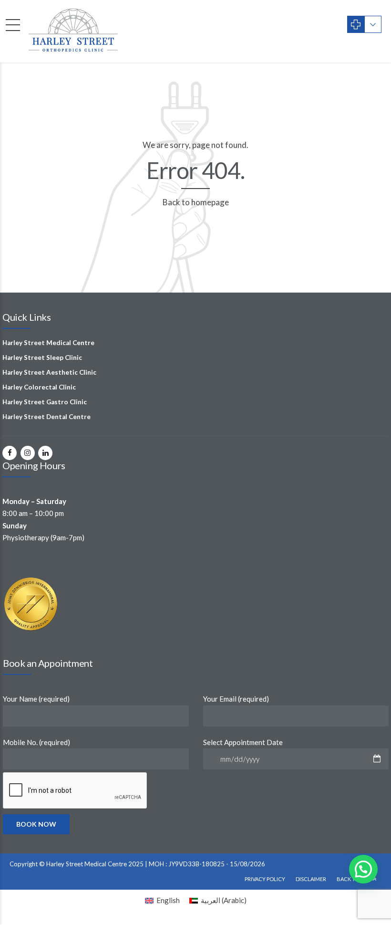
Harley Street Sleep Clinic (42, 357)
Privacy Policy (265, 879)
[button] (363, 869)
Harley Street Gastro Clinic (44, 402)
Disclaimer (311, 879)
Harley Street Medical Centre (48, 343)
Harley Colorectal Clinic (39, 387)
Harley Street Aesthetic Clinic (49, 372)
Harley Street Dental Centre (46, 416)
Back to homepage (196, 202)
